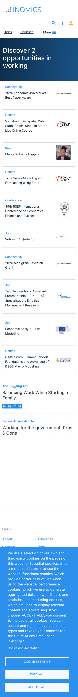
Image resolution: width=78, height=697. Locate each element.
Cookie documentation (23, 648)
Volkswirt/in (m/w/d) (20, 239)
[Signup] (71, 23)
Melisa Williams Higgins (22, 154)
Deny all (37, 674)
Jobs (8, 32)
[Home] (24, 10)
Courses (27, 32)
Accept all (37, 687)
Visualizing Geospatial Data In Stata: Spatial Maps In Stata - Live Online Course (26, 125)
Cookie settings (37, 661)
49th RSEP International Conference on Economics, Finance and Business (24, 211)
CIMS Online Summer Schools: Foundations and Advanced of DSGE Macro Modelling (27, 361)
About (7, 539)
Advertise (45, 539)
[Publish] (62, 23)
